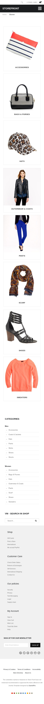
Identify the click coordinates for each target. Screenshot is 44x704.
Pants (22, 256)
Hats (22, 161)
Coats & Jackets (15, 434)
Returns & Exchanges (14, 565)
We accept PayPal (13, 547)
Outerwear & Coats (22, 209)
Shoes (22, 351)
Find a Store (11, 541)
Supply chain (11, 602)
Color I (12, 693)
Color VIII (27, 693)
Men (6, 426)
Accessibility (36, 669)
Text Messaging (12, 596)
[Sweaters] (22, 375)
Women (8, 466)
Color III (16, 693)
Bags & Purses (22, 114)
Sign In (9, 617)
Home (4, 14)
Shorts (11, 457)
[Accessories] (22, 45)
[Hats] (22, 139)
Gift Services (11, 569)
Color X (32, 693)
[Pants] (22, 233)
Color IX (29, 693)
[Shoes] (22, 328)
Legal (9, 599)
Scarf (22, 303)
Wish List (10, 623)
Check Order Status (13, 562)
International (11, 544)
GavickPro (32, 685)
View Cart (10, 620)
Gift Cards (10, 538)
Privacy (9, 593)
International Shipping (14, 572)
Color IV (18, 693)
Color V (21, 693)
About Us (28, 673)
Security (10, 590)
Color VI (23, 693)
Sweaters (22, 397)
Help (9, 629)
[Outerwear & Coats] (22, 186)
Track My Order (12, 626)
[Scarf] (22, 280)
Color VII (25, 693)
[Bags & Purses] (22, 92)
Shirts (11, 448)
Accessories (22, 67)
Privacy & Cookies (9, 669)
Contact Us (11, 575)
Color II (14, 693)
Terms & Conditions (23, 669)
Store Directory (18, 673)
